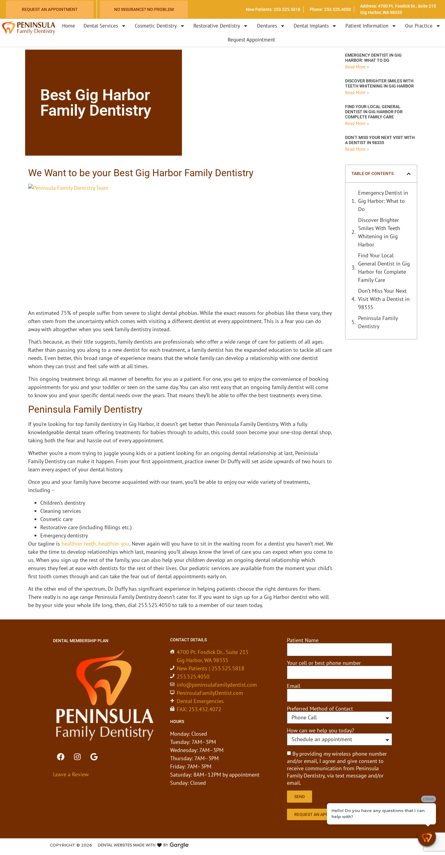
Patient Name (302, 640)
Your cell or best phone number (324, 663)
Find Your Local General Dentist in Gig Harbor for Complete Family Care (374, 111)
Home (68, 25)
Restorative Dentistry (216, 25)
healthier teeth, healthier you (95, 543)
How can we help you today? (320, 730)
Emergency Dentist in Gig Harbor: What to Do (373, 58)
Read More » (357, 67)
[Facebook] (60, 756)
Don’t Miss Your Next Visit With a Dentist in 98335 (380, 140)
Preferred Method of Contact (320, 708)
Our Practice (419, 25)
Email (293, 686)
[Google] (93, 756)
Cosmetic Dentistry (156, 25)
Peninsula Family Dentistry (377, 322)
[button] (409, 174)
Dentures (267, 25)
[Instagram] (77, 756)
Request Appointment (251, 39)
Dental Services (101, 25)
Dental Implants (311, 25)
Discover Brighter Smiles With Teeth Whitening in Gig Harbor (379, 83)
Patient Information (366, 25)
